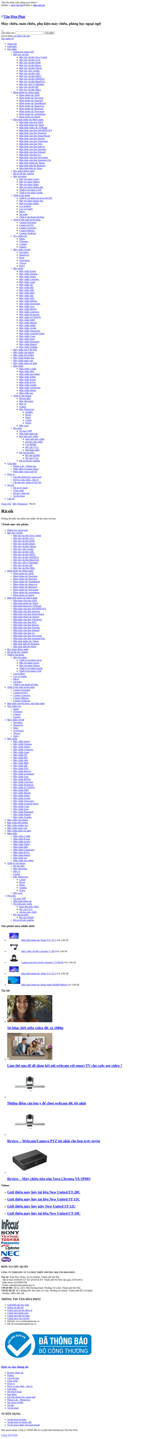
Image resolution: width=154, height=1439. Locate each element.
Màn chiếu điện (26, 371)
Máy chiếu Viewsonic (29, 331)
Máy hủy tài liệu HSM (30, 62)
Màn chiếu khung (27, 390)
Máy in (22, 404)
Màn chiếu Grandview (30, 387)
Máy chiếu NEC (27, 298)
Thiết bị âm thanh (21, 195)
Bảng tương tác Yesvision (31, 98)
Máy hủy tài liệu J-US (29, 60)
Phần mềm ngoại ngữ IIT (25, 471)
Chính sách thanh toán (17, 1313)
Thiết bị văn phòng (22, 396)
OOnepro (23, 241)
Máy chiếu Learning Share (32, 333)
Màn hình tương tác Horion (26, 617)
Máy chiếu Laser (27, 282)
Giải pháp (12, 463)
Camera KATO (26, 225)
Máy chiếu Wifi (26, 290)
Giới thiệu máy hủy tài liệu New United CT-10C (43, 1213)
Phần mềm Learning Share (25, 469)
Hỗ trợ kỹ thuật (20, 488)
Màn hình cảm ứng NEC (31, 144)
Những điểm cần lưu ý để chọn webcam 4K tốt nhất (46, 1103)
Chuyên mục (13, 1378)
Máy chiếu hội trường (23, 355)
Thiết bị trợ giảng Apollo (31, 192)
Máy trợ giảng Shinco (29, 182)
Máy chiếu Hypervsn (29, 314)
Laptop (22, 406)
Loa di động (25, 206)
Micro (22, 211)
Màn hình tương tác (28, 433)
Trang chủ (12, 43)
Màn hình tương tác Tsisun (32, 163)
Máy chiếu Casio (27, 336)
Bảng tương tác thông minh (26, 92)
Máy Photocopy (26, 409)
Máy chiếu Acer (26, 306)
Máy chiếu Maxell (28, 322)
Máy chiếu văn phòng (23, 352)
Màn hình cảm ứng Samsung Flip (35, 160)
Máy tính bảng (26, 401)
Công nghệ (18, 490)
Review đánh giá (21, 493)
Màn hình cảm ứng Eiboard (32, 152)
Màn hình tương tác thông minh (28, 119)
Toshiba (29, 412)
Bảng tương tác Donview (31, 100)
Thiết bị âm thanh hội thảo (31, 217)
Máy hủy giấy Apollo (29, 71)
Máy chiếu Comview (29, 279)
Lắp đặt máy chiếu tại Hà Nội (27, 482)
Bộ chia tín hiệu (26, 452)
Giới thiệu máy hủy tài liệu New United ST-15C (43, 1199)
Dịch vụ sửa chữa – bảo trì (25, 479)
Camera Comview (28, 228)
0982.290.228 (39, 5)
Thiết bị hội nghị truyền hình (26, 219)
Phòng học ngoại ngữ (23, 52)
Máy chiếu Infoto (27, 325)
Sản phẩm (12, 49)
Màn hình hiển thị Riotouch (32, 165)
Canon (28, 420)
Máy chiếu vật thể (21, 249)
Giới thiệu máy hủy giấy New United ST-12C (41, 1206)
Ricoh (28, 414)
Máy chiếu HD (26, 287)
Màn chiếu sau (26, 393)
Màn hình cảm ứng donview (26, 611)
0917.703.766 (17, 5)
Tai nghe (23, 214)
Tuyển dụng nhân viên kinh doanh (23, 1425)
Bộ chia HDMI (32, 455)
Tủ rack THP (25, 431)
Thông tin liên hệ (15, 1307)
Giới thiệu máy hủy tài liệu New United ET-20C (43, 1192)
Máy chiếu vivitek (27, 328)
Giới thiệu (12, 46)
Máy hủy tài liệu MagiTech (32, 81)
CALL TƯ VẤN (9, 1435)
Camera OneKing (27, 233)
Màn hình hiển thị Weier (30, 168)
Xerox (28, 423)
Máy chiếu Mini (26, 293)
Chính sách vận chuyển (18, 1318)
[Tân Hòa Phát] (13, 17)
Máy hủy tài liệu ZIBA (30, 89)
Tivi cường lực (20, 236)
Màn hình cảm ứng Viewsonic (33, 141)
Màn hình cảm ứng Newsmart (33, 157)
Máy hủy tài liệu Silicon (30, 68)
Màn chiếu (18, 366)
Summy (23, 247)
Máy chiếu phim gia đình (25, 363)
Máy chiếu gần (26, 295)
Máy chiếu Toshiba (28, 347)
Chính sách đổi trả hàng (18, 1315)
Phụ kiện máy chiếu (28, 436)
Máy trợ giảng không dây (31, 187)
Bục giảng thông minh (23, 171)
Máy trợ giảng (20, 176)
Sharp (22, 238)
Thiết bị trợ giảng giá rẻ (30, 660)
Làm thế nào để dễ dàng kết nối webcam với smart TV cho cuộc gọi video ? (64, 1066)
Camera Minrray (27, 230)
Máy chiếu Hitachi (28, 344)
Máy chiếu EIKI (27, 320)
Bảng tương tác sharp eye (25, 584)
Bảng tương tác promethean (32, 114)
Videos (10, 1375)
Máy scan (23, 425)
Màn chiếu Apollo (27, 385)
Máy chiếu (18, 268)
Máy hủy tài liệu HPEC (30, 76)
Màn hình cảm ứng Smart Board (34, 136)
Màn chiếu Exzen (27, 379)
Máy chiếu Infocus (28, 301)
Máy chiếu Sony (27, 339)
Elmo (21, 257)
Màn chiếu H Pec (27, 382)
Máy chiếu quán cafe (23, 360)
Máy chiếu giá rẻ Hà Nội (25, 349)
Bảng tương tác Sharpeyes (31, 106)
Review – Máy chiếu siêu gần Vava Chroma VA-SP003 (48, 1179)
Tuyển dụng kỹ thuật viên (19, 1422)
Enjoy (22, 266)
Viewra (22, 263)
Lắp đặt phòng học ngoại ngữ (27, 477)
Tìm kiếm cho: (8, 33)
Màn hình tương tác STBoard (33, 127)
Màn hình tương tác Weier (31, 125)
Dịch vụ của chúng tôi (14, 1366)
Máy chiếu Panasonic (29, 341)
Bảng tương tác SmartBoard (32, 103)
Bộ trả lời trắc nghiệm (23, 173)
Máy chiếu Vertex (27, 276)
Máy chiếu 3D (26, 284)
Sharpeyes (24, 255)
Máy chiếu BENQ (28, 309)
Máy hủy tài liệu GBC (29, 73)
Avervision (24, 260)
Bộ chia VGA (32, 458)
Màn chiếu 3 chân (27, 368)
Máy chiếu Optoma (28, 274)
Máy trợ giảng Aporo (29, 179)
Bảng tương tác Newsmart (31, 111)
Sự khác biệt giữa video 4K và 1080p (35, 1028)
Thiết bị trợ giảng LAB (30, 190)
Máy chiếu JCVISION (30, 317)
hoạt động (12, 1394)
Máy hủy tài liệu (21, 54)
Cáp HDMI (30, 444)
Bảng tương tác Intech (29, 117)
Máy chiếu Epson (27, 271)
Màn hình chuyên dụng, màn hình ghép (26, 703)
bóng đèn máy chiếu (35, 439)
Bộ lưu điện (25, 398)
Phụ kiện (17, 428)
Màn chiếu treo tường (29, 374)
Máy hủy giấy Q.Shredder (31, 84)
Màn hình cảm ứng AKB (31, 122)
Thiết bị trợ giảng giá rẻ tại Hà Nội (35, 198)
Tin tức (10, 485)
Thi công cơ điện (15, 1402)
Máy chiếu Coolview (29, 312)
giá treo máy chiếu (34, 442)
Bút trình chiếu (32, 450)
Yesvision (23, 252)
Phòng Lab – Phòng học (24, 466)
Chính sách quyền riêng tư (19, 1310)
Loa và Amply (26, 209)
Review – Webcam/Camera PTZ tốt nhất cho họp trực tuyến (53, 1141)
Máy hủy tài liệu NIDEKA (32, 79)
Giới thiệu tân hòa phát (18, 1305)
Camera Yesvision (27, 222)
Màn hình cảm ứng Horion (32, 138)
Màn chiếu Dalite (27, 377)
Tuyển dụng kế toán (16, 1419)
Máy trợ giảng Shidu (29, 184)
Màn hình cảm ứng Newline (32, 149)
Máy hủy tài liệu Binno (30, 65)
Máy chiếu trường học (23, 358)
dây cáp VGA (32, 447)
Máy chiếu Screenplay (29, 303)
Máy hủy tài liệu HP (28, 87)
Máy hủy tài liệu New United (33, 57)
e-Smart (23, 244)
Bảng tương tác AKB (29, 95)
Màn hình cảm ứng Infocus (32, 146)
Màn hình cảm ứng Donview (33, 133)
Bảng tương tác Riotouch (31, 108)
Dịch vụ (11, 474)
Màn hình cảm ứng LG (30, 154)
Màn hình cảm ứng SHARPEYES (35, 130)
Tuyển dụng (19, 496)
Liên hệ (10, 498)
